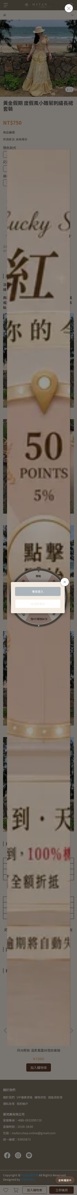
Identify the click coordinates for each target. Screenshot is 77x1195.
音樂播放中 (65, 1180)
